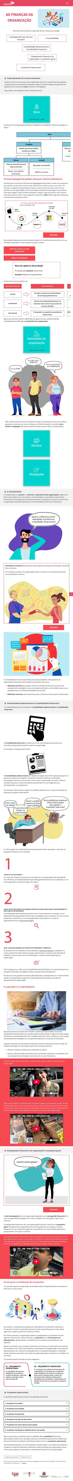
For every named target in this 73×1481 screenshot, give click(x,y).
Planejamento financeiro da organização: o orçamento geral (42, 57)
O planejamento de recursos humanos (21, 38)
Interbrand (37, 183)
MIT (53, 1461)
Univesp (36, 1461)
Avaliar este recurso (11, 1457)
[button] (67, 3)
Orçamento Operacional (31, 67)
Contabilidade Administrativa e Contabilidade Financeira (36, 48)
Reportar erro (26, 1457)
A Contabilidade (52, 38)
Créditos (24, 1463)
